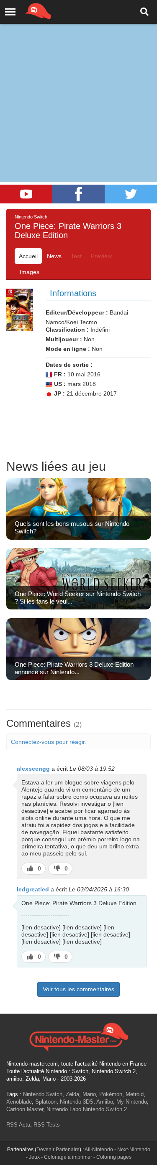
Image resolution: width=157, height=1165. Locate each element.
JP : (58, 393)
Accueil (28, 256)
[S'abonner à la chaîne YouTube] (26, 194)
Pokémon (110, 1094)
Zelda (72, 1094)
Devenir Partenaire (58, 1149)
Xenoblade (19, 1102)
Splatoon (46, 1102)
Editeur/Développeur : (77, 312)
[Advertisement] (78, 82)
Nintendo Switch (42, 1094)
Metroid (135, 1094)
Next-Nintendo (133, 1149)
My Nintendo (131, 1102)
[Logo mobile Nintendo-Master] (26, 10)
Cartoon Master (24, 1109)
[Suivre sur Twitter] (131, 194)
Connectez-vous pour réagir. (48, 742)
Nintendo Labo (63, 1109)
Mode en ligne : (68, 348)
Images (29, 272)
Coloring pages (113, 1157)
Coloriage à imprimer (68, 1157)
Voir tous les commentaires (78, 989)
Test (76, 256)
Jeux (34, 1157)
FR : (59, 374)
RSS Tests (46, 1125)
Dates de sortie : (69, 364)
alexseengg (33, 768)
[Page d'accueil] (78, 1036)
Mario (89, 1094)
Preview (101, 256)
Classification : (67, 329)
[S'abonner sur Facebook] (78, 194)
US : (59, 384)
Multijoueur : (64, 339)
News (54, 256)
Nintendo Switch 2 (105, 1109)
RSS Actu (18, 1125)
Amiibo (104, 1102)
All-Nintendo (99, 1149)
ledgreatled (33, 889)
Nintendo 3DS (76, 1102)
